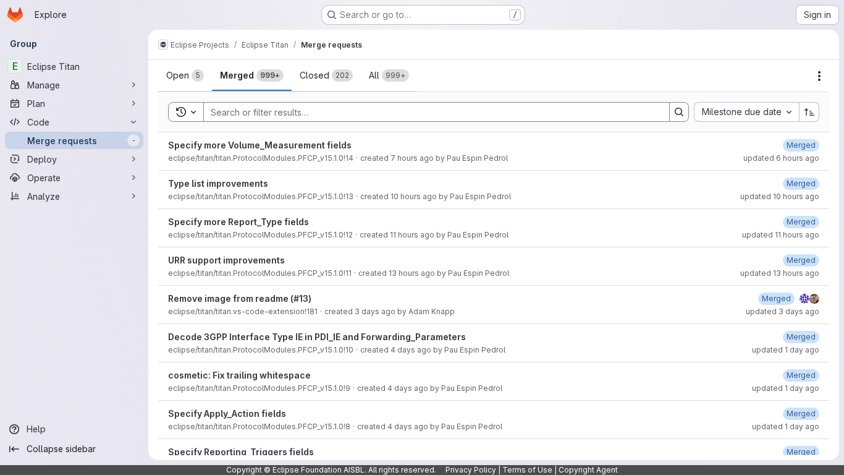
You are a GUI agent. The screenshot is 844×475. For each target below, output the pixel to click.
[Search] (679, 112)
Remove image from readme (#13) (239, 298)
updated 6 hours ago (781, 158)
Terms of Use (527, 469)
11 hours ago (412, 234)
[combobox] (746, 112)
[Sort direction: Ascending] (809, 112)
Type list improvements (218, 183)
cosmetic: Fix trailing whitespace (239, 375)
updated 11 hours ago (780, 234)
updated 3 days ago (782, 311)
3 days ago (375, 311)
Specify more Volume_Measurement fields (260, 145)
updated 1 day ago (785, 349)
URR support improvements (226, 260)
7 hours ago (412, 158)
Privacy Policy (470, 469)
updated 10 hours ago (779, 196)
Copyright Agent (588, 469)
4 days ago (410, 349)
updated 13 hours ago (779, 273)
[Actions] (819, 76)
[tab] (185, 75)
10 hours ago (413, 196)
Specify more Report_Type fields (238, 221)
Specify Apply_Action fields (227, 413)
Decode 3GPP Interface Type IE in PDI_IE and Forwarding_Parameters (317, 337)
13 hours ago (412, 273)
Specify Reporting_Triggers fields (241, 452)
